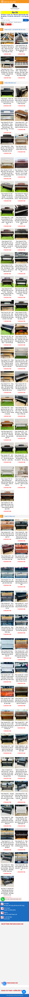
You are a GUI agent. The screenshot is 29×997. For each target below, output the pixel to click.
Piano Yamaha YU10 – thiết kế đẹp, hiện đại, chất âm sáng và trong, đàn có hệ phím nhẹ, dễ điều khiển (7, 748)
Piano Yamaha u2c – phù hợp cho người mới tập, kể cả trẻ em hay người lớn (21, 629)
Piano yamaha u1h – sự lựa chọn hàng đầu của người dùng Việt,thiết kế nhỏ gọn (21, 605)
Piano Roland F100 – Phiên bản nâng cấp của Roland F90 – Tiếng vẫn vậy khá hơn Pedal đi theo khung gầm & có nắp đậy (7, 363)
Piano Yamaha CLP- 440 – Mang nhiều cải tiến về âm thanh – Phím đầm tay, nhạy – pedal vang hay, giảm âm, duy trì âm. (7, 506)
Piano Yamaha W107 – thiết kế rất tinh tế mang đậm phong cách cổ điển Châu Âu (21, 724)
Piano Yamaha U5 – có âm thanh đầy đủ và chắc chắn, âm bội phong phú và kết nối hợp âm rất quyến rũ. (21, 701)
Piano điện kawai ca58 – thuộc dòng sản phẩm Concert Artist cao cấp (21, 148)
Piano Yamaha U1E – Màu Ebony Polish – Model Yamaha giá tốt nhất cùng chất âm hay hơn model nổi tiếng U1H (7, 820)
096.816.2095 (7, 919)
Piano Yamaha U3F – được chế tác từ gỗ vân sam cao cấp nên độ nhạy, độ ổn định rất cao (7, 606)
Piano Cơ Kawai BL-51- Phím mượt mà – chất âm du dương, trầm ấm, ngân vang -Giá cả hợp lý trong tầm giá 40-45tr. (7, 773)
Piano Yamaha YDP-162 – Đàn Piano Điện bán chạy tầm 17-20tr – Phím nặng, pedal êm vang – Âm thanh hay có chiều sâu (21, 411)
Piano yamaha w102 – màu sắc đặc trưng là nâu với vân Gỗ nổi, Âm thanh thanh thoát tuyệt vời (7, 535)
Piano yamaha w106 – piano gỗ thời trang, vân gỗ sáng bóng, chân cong (21, 557)
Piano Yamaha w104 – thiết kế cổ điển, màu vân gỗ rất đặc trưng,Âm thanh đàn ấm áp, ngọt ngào (7, 701)
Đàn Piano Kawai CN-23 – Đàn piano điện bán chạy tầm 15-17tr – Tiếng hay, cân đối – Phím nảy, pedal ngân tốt (7, 434)
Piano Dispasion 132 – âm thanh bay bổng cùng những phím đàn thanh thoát (7, 581)
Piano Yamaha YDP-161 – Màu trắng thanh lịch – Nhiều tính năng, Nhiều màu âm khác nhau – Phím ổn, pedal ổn (7, 482)
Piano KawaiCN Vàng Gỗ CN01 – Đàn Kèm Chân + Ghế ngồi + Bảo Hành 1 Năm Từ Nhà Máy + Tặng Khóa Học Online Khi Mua (21, 72)
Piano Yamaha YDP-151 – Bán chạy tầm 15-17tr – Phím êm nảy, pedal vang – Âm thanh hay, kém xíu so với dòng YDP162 (21, 387)
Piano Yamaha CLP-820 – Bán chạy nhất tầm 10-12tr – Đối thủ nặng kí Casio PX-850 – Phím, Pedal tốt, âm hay (21, 268)
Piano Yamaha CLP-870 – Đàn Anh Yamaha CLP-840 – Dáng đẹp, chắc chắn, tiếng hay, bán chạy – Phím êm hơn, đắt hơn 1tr (21, 316)
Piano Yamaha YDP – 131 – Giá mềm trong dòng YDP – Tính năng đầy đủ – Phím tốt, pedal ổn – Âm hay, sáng (21, 458)
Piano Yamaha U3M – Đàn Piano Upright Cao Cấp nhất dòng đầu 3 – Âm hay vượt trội (21, 867)
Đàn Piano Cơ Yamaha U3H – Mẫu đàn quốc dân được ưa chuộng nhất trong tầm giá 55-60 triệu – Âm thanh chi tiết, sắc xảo (7, 892)
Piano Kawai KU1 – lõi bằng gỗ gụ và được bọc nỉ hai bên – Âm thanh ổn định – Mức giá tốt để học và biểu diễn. (7, 797)
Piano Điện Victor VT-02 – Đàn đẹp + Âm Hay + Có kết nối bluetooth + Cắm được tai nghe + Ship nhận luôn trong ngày (7, 72)
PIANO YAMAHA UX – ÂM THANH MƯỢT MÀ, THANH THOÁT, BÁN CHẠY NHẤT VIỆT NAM (21, 748)
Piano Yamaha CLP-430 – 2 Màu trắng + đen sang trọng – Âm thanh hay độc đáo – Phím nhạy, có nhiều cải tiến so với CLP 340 (7, 173)
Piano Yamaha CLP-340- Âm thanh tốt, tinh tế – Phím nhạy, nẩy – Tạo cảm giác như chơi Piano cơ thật (21, 172)
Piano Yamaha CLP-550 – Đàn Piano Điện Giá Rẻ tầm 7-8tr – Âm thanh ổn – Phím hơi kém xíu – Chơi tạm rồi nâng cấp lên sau (7, 268)
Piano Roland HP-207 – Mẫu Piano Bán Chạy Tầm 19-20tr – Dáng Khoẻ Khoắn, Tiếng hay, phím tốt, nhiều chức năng (7, 292)
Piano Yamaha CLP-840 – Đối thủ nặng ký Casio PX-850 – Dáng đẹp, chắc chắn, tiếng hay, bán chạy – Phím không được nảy (21, 339)
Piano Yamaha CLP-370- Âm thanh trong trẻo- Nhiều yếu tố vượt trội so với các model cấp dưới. (21, 101)
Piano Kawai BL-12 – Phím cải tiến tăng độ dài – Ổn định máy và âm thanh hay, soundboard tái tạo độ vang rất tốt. (21, 844)
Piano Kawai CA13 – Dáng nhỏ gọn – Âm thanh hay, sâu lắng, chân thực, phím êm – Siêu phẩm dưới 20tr (7, 149)
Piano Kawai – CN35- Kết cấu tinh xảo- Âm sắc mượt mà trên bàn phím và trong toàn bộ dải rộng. (7, 101)
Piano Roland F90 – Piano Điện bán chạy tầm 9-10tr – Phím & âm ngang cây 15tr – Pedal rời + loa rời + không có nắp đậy (7, 411)
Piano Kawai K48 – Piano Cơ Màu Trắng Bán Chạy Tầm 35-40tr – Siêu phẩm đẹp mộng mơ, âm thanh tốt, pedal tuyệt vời (21, 820)
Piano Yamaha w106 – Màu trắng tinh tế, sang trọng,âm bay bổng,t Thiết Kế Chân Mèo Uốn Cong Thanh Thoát (7, 677)
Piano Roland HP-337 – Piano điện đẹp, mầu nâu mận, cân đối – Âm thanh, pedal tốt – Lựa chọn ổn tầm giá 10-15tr (7, 244)
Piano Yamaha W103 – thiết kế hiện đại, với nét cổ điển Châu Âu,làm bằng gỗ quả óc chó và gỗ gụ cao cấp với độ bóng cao (7, 725)
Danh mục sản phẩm (10, 2)
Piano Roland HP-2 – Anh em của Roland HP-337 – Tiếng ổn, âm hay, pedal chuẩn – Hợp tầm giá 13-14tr (7, 220)
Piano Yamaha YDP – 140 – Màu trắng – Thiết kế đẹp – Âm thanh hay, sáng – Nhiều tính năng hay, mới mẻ (21, 434)
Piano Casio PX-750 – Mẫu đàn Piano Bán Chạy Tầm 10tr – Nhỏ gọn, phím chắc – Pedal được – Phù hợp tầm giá (21, 292)
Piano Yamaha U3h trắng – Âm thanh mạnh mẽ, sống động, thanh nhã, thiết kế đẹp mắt (7, 653)
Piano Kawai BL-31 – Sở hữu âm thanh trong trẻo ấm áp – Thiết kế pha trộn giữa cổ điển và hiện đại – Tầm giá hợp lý (7, 844)
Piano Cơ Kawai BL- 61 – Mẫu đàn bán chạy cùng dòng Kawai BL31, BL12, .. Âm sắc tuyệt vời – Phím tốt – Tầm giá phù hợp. (21, 773)
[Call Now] (3, 899)
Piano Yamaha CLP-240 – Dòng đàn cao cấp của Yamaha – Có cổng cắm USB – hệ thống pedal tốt (7, 196)
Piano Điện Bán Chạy (10, 83)
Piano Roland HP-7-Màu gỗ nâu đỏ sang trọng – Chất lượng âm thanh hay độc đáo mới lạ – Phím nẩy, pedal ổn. (21, 196)
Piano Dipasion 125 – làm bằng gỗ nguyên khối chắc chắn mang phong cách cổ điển (21, 582)
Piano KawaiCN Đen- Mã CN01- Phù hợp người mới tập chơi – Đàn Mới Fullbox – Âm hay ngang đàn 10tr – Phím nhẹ (21, 48)
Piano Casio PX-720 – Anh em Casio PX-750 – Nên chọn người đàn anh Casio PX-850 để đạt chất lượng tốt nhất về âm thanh (7, 316)
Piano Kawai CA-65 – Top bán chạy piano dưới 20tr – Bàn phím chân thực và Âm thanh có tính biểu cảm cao (21, 125)
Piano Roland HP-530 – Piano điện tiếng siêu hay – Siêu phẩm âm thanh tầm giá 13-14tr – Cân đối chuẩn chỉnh (21, 220)
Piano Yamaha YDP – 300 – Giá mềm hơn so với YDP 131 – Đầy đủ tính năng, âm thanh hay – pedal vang (7, 458)
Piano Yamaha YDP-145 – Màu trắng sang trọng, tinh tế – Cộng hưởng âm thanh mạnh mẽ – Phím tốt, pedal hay (21, 482)
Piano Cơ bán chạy (9, 516)
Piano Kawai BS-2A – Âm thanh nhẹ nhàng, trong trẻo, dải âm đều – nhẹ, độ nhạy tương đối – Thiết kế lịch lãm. (21, 797)
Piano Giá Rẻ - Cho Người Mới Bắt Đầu (14, 29)
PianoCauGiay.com (19, 995)
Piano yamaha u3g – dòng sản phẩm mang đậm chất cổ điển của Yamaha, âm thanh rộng (7, 630)
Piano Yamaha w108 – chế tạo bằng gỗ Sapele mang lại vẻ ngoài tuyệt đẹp (7, 557)
